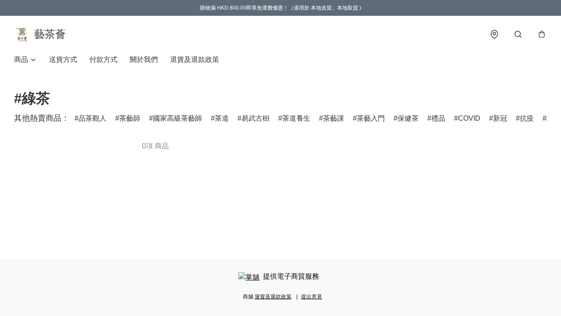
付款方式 (103, 59)
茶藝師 (129, 118)
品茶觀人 (92, 118)
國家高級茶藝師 (177, 118)
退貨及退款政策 (194, 59)
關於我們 (144, 59)
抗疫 (527, 118)
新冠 (500, 118)
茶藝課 (333, 118)
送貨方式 (63, 59)
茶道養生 (296, 118)
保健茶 (408, 118)
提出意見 (311, 297)
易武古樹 (255, 118)
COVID (469, 118)
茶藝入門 (371, 118)
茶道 (222, 118)
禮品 (438, 118)
